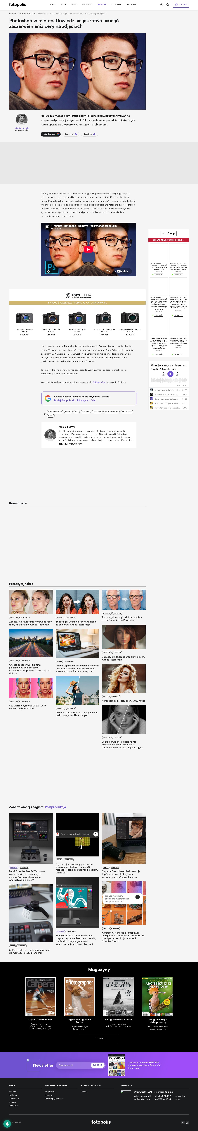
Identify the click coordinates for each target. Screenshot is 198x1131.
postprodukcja (55, 412)
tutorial (86, 412)
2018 (77, 412)
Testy (63, 5)
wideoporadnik (111, 412)
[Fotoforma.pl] (77, 297)
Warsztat (102, 5)
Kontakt (12, 1091)
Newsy (52, 5)
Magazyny (131, 5)
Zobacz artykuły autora (70, 444)
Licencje (49, 1095)
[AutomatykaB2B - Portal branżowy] (101, 1122)
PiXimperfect (99, 382)
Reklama (13, 1095)
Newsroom (14, 1098)
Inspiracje (87, 5)
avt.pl (178, 1099)
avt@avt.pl (180, 1096)
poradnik (97, 412)
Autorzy (12, 1102)
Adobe (50, 416)
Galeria (84, 1091)
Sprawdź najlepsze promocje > (168, 240)
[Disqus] (77, 542)
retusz (68, 412)
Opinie (74, 5)
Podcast (183, 5)
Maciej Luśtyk (22, 128)
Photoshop (127, 412)
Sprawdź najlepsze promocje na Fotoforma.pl (77, 302)
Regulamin (49, 1091)
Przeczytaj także (21, 584)
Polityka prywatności (54, 1098)
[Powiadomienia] (7, 1124)
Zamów (99, 1039)
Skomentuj (69, 134)
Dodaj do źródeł (48, 134)
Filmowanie (116, 5)
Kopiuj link (88, 134)
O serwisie (14, 1105)
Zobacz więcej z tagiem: (37, 807)
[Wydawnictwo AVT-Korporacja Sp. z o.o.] (126, 1096)
